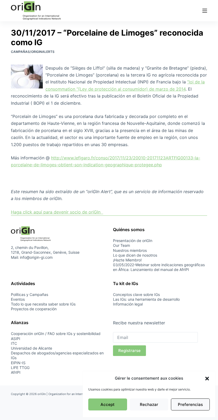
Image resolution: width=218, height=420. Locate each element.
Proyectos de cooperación (34, 309)
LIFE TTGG (20, 367)
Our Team (121, 245)
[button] (207, 378)
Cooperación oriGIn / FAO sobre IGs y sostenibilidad (55, 333)
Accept (107, 404)
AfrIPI (15, 372)
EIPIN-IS (18, 362)
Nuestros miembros (130, 250)
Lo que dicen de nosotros (135, 255)
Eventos (18, 299)
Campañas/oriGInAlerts (32, 52)
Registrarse (129, 350)
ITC (14, 343)
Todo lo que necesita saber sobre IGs (43, 304)
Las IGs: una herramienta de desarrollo (146, 299)
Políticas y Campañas (29, 294)
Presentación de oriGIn (132, 240)
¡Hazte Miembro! (127, 260)
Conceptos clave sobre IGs (136, 294)
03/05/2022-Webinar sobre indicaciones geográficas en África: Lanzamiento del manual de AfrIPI (159, 267)
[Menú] (204, 10)
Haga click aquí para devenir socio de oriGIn (57, 212)
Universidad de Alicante (31, 348)
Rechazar (149, 404)
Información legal (128, 304)
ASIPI (15, 338)
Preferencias (190, 404)
